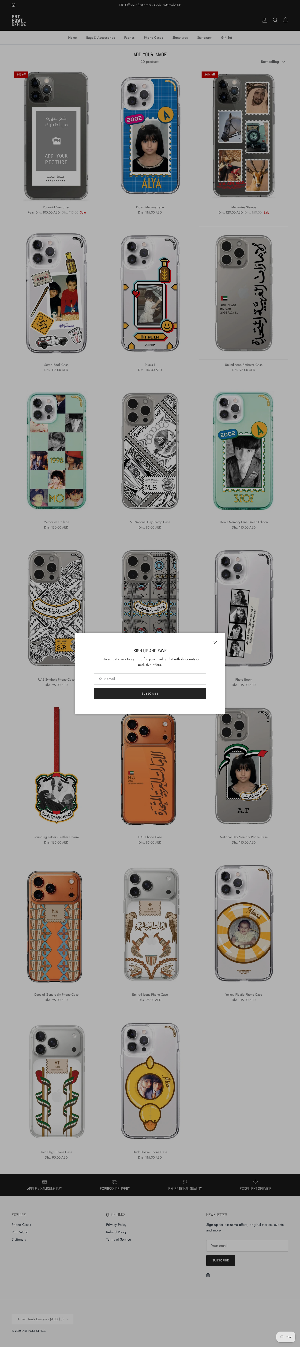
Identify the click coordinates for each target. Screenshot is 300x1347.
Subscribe (150, 693)
